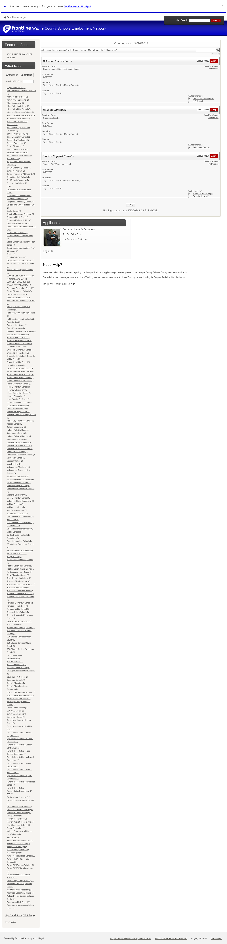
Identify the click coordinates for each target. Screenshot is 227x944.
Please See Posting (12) (17, 553)
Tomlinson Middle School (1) (19, 813)
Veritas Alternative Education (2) (20, 840)
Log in (46, 251)
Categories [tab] (12, 75)
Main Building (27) (14, 464)
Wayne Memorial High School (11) (21, 856)
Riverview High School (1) (18, 587)
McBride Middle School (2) (18, 476)
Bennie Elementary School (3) (19, 155)
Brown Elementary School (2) (19, 168)
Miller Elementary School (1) (18, 498)
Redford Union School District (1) (20, 569)
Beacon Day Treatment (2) (18, 140)
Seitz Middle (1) (13, 658)
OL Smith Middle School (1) (18, 535)
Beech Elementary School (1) (19, 149)
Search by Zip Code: (14, 81)
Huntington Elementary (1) (18, 405)
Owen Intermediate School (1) (19, 541)
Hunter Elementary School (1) (19, 402)
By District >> (13, 915)
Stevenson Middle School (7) (19, 698)
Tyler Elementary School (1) (18, 825)
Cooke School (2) (14, 211)
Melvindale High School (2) (18, 486)
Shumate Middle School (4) (18, 668)
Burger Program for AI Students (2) (21, 174)
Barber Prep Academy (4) (17, 134)
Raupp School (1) (14, 557)
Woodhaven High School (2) (18, 902)
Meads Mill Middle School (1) (19, 482)
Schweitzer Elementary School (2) (21, 628)
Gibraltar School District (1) (18, 347)
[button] (223, 6)
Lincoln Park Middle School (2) (19, 445)
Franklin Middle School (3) (18, 334)
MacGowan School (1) (16, 458)
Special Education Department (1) (21, 692)
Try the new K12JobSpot (77, 6)
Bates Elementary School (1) (19, 137)
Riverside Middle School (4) (18, 581)
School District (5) (14, 624)
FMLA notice (10, 922)
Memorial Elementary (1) (17, 495)
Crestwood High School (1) (18, 217)
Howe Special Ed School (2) (18, 399)
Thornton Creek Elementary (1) (20, 810)
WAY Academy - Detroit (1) (18, 850)
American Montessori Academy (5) (21, 115)
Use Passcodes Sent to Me (75, 239)
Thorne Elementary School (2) (19, 806)
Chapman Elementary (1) (17, 199)
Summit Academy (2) (15, 711)
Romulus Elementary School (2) (20, 603)
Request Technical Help (57, 284)
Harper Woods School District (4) (20, 381)
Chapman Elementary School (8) (20, 202)
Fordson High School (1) (17, 325)
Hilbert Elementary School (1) (19, 393)
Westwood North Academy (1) (19, 890)
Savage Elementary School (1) (19, 621)
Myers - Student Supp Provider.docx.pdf (202, 195)
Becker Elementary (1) (16, 146)
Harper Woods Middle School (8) (20, 378)
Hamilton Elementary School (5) (20, 368)
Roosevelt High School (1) (18, 612)
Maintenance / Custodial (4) (18, 467)
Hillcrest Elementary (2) (16, 396)
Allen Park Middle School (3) (19, 109)
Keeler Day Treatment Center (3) (20, 421)
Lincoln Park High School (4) (19, 442)
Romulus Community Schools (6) (20, 594)
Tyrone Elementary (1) (16, 828)
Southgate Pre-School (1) (17, 677)
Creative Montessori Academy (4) (20, 214)
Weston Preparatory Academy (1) (20, 881)
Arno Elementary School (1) (18, 118)
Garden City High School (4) (18, 337)
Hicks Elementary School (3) (18, 387)
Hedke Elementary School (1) (19, 384)
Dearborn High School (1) (17, 233)
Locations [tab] (26, 75)
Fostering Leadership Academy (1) (21, 331)
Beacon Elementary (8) (16, 143)
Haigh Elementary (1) (16, 365)
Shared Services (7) (15, 661)
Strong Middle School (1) (17, 708)
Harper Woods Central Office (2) (20, 371)
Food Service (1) (14, 322)
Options (214, 54)
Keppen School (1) (14, 424)
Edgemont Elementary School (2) (20, 288)
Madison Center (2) (15, 461)
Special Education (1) (16, 683)
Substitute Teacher (201, 147)
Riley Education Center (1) (18, 575)
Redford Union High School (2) (20, 566)
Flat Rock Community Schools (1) (21, 319)
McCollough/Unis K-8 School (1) (20, 479)
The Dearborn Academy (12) (18, 797)
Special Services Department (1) (20, 695)
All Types (45, 50)
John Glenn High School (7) (18, 412)
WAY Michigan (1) (14, 853)
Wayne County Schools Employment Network (130, 938)
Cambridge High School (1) (18, 177)
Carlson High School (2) (17, 183)
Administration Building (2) (18, 100)
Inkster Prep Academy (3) (17, 408)
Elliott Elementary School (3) (18, 297)
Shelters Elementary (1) (16, 665)
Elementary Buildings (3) (17, 294)
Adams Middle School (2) (17, 97)
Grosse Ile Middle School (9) (18, 362)
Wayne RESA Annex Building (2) (20, 865)
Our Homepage (16, 17)
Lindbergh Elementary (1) (17, 452)
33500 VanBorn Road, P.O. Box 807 (171, 938)
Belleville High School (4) (17, 152)
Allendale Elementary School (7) (20, 112)
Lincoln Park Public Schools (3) (20, 449)
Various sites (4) (13, 837)
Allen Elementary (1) (15, 103)
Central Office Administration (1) (20, 196)
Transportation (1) (14, 816)
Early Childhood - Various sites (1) (21, 260)
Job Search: (182, 20)
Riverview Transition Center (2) (20, 590)
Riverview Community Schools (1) (21, 584)
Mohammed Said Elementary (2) (20, 501)
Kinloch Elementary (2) (16, 427)
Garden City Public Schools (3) (19, 344)
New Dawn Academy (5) (17, 510)
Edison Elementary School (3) (19, 291)
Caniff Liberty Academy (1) (18, 180)
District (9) (11, 254)
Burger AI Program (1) (16, 171)
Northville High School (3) (17, 513)
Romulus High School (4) (17, 606)
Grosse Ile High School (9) (18, 353)
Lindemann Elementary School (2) (21, 455)
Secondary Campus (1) (16, 655)
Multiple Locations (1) (16, 507)
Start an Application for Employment (79, 229)
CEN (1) (10, 186)
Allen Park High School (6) (18, 106)
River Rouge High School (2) (19, 578)
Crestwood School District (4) (19, 220)
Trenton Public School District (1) (20, 822)
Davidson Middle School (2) (18, 223)
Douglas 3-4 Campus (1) (17, 257)
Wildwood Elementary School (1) (20, 893)
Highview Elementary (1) (17, 390)
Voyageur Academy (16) (17, 847)
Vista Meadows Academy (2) (18, 843)
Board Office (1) (13, 159)
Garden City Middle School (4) (19, 341)
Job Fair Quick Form (72, 234)
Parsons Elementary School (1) (20, 550)
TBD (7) (10, 794)
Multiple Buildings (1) (15, 504)
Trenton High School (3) (17, 819)
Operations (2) (13, 538)
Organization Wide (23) (16, 88)
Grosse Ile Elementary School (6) (20, 350)
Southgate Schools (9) (16, 680)
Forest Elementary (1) (16, 328)
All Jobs (27, 915)
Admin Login (216, 938)
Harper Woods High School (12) (20, 374)
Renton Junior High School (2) (19, 572)
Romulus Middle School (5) (18, 609)
